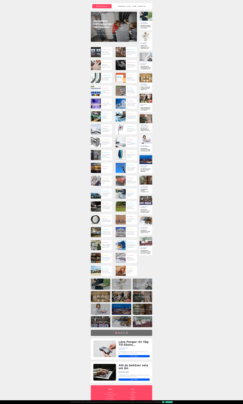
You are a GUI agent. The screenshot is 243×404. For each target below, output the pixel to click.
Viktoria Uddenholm (145, 146)
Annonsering (121, 6)
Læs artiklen (134, 356)
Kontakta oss (142, 6)
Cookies (134, 6)
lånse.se (123, 375)
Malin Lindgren (144, 166)
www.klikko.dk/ (111, 400)
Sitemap (133, 399)
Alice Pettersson (144, 23)
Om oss (129, 6)
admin (142, 105)
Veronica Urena (122, 349)
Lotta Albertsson (144, 187)
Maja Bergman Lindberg (124, 372)
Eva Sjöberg (143, 207)
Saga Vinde (143, 64)
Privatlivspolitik (169, 402)
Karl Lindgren (131, 38)
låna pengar (124, 351)
